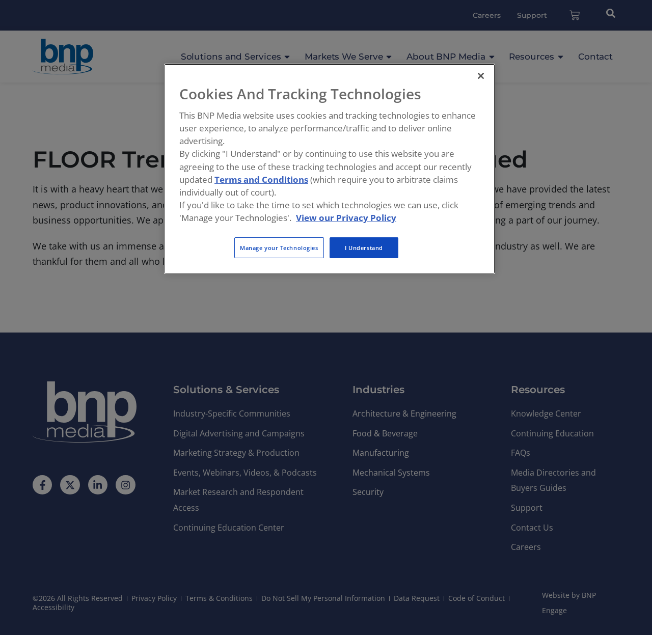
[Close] (481, 76)
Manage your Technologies (279, 248)
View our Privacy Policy (346, 218)
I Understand (364, 248)
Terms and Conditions (261, 179)
